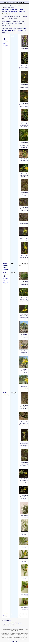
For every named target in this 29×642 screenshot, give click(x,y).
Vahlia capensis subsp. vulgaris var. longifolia (5, 277)
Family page (18, 5)
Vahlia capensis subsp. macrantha (6, 266)
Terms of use (14, 641)
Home (4, 5)
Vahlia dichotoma (6, 394)
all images (19, 30)
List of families (10, 5)
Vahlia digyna (5, 615)
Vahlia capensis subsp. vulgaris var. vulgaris (5, 40)
